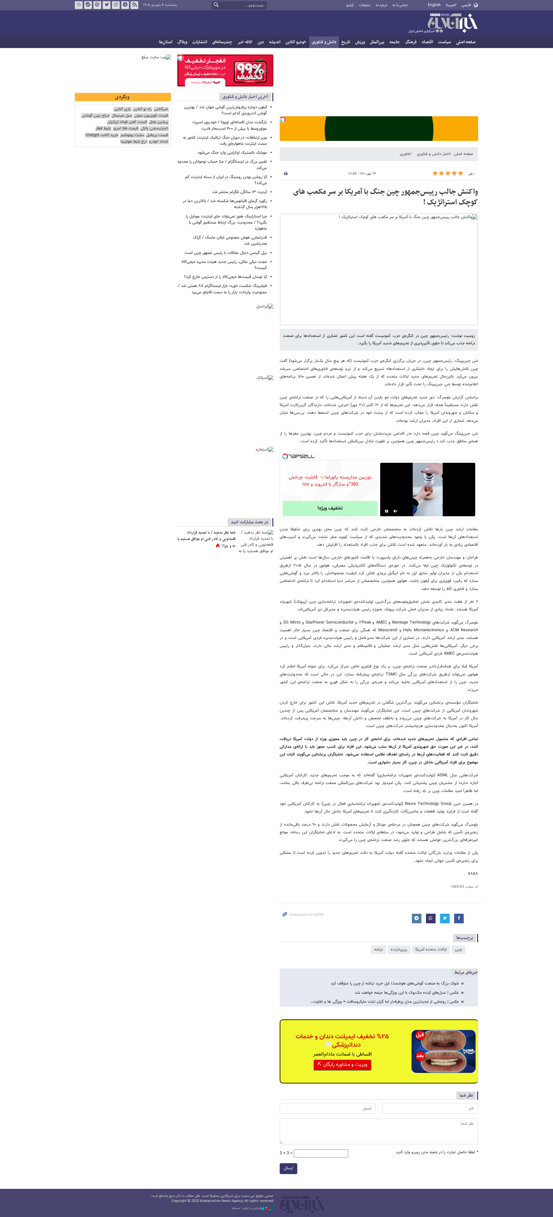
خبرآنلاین (443, 24)
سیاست (444, 42)
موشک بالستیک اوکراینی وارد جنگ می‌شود (232, 153)
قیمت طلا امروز (125, 129)
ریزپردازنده (399, 949)
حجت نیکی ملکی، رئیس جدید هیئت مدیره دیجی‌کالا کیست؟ (224, 265)
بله (88, 5)
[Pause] (386, 511)
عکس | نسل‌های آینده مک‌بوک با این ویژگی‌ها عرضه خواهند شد (407, 993)
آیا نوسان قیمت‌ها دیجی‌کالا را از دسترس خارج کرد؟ (225, 277)
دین (261, 42)
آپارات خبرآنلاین (97, 5)
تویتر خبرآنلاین (106, 5)
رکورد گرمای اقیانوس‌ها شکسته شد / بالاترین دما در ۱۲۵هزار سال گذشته (225, 204)
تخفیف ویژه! (330, 508)
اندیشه (274, 42)
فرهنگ (411, 42)
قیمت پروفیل (157, 135)
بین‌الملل (377, 42)
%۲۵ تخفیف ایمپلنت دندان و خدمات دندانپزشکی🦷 (342, 1041)
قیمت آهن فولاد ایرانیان (127, 122)
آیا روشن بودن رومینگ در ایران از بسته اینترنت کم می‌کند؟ (226, 180)
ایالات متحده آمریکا (431, 949)
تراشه (378, 949)
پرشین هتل (158, 122)
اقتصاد (427, 42)
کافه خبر (244, 42)
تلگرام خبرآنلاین (125, 5)
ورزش (360, 42)
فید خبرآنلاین (134, 5)
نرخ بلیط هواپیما (133, 142)
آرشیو (350, 5)
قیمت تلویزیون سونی (151, 116)
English (434, 5)
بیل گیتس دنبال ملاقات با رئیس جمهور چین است (226, 253)
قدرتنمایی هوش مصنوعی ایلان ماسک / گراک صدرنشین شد (230, 240)
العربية (451, 5)
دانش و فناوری (324, 42)
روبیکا (79, 5)
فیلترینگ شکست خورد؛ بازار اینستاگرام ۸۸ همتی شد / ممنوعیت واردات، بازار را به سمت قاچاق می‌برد (222, 289)
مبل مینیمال (121, 116)
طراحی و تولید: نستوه (247, 1208)
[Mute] (395, 511)
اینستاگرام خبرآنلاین (116, 5)
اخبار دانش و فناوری (433, 154)
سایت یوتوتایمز (132, 135)
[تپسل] (283, 119)
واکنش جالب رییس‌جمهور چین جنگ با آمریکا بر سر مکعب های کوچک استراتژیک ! (385, 197)
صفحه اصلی (466, 42)
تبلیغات (364, 5)
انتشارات (199, 42)
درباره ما (381, 5)
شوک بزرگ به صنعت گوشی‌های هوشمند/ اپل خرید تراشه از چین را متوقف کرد (395, 983)
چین (458, 949)
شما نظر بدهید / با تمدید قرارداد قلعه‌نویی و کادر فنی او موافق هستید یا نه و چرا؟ (206, 539)
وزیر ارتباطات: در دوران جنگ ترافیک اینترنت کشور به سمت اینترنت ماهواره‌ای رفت (225, 141)
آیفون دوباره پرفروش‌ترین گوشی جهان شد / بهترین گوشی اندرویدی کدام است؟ (225, 110)
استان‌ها (165, 42)
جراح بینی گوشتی (95, 116)
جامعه (394, 42)
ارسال (288, 1168)
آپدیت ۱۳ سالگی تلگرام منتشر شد (239, 192)
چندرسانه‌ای (222, 42)
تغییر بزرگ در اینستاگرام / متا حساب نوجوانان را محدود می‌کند (222, 165)
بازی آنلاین (122, 109)
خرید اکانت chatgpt (101, 135)
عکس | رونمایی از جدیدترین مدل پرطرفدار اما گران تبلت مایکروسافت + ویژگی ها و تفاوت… (384, 1002)
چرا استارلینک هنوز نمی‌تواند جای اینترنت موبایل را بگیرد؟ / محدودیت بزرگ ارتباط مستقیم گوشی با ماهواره (226, 222)
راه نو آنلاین (142, 109)
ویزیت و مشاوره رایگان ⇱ (342, 1065)
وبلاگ (182, 42)
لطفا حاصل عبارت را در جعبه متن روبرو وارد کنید (437, 1152)
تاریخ (345, 42)
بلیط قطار (103, 129)
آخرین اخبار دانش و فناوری (245, 97)
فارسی (466, 5)
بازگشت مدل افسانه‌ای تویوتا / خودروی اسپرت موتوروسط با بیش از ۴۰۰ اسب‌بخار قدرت (229, 125)
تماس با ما (400, 5)
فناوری (405, 154)
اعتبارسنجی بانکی (154, 129)
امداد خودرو (158, 142)
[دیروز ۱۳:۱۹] (255, 541)
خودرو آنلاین (296, 42)
